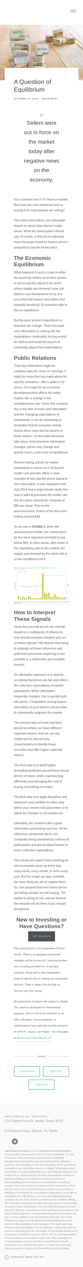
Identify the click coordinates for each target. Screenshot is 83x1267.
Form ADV (44, 1248)
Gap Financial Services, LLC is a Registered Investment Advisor (38, 1151)
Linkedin (41, 1085)
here (66, 1248)
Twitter (56, 1071)
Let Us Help (41, 936)
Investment (50, 99)
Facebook (27, 1071)
